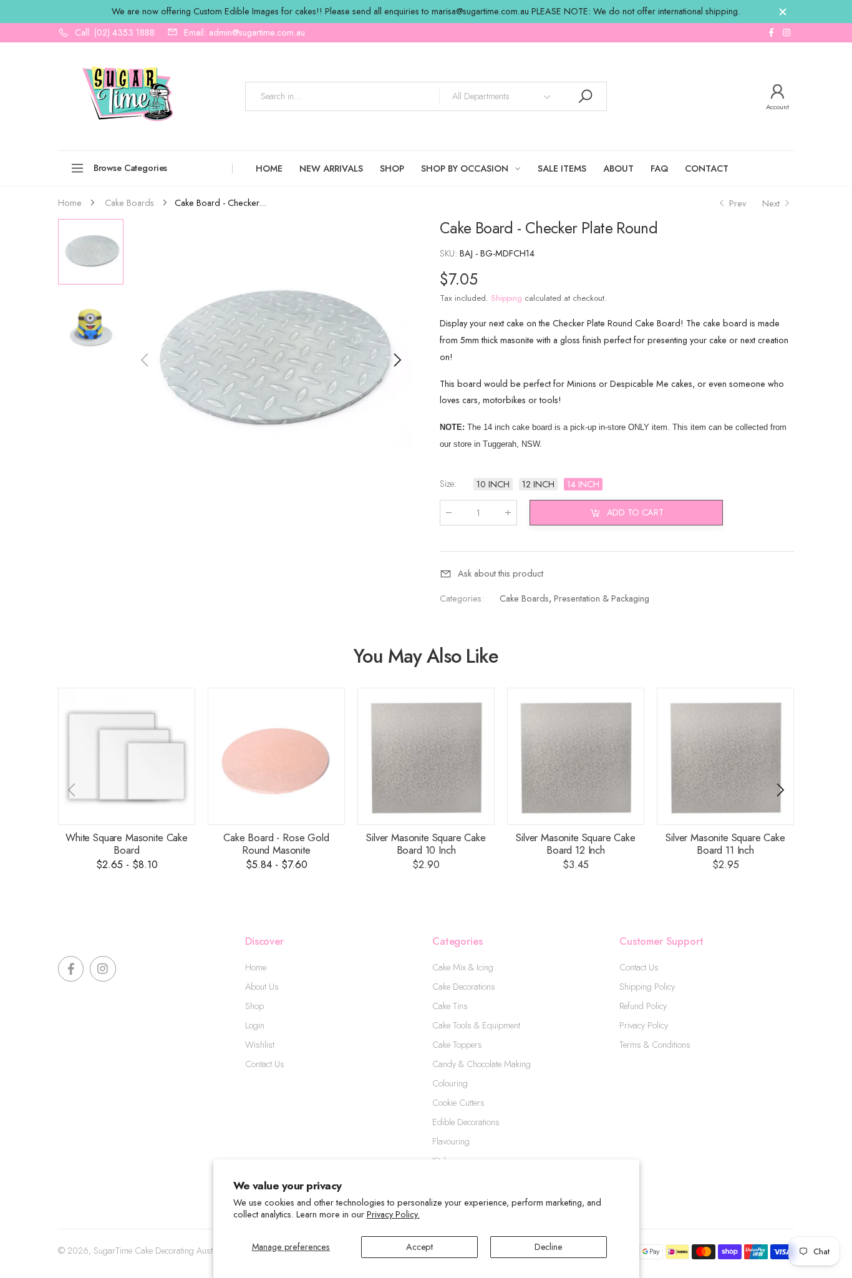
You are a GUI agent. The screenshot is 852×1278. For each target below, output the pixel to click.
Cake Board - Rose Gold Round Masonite (276, 844)
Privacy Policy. (393, 1214)
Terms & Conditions (654, 1044)
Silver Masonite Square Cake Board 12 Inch (576, 844)
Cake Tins (450, 1006)
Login (254, 1025)
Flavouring (451, 1141)
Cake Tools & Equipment (476, 1025)
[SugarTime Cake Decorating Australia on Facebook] (771, 32)
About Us (262, 986)
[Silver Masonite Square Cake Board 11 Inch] (725, 756)
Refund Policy (643, 1006)
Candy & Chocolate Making (481, 1064)
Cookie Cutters (458, 1102)
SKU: (450, 253)
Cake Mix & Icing (462, 967)
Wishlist (259, 1044)
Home (255, 967)
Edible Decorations (466, 1122)
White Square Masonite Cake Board (126, 844)
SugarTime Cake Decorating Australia (161, 1250)
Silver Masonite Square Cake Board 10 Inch (426, 844)
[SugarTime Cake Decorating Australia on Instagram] (786, 32)
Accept (419, 1247)
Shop (254, 1006)
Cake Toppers (457, 1044)
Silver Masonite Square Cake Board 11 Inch (725, 844)
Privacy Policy (643, 1025)
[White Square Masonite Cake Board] (127, 756)
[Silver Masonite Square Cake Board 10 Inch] (426, 756)
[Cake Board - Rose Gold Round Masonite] (276, 756)
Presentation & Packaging (601, 598)
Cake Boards (524, 598)
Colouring (450, 1083)
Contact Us (264, 1064)
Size (448, 483)
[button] (396, 360)
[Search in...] (585, 96)
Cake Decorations (463, 986)
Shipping (506, 298)
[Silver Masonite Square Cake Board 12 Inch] (576, 756)
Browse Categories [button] (131, 168)
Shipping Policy (647, 986)
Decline (549, 1247)
